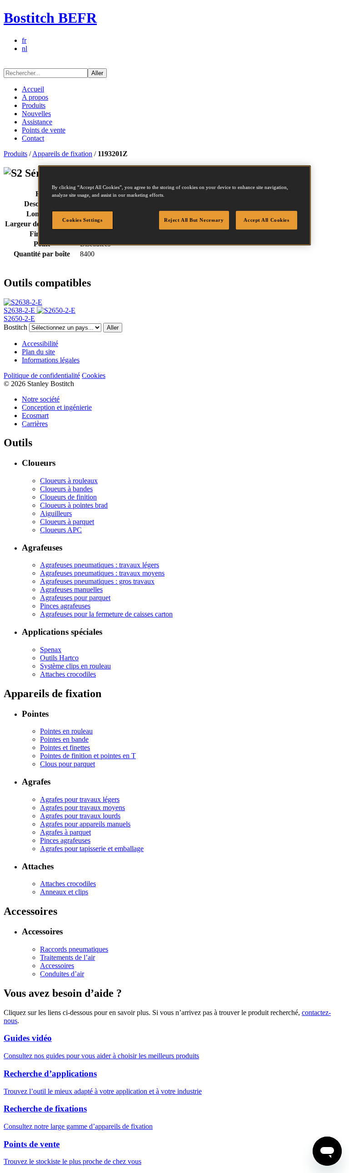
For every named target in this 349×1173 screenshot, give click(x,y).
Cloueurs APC (61, 530)
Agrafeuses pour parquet (75, 598)
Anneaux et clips (64, 892)
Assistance (37, 122)
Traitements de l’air (67, 957)
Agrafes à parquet (65, 832)
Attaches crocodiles (68, 674)
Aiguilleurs (56, 513)
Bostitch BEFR (50, 18)
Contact (33, 138)
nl (24, 48)
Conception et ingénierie (57, 407)
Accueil (33, 89)
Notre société (41, 399)
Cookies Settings (82, 220)
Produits (33, 105)
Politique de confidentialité (42, 375)
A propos (35, 97)
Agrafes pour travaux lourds (80, 816)
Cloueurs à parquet (67, 521)
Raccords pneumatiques (74, 949)
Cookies (93, 375)
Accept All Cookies (266, 220)
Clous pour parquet (67, 764)
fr (24, 40)
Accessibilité (40, 343)
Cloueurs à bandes (66, 489)
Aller (97, 73)
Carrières (35, 424)
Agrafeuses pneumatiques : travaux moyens (102, 573)
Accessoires (57, 965)
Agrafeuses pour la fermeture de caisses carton (106, 614)
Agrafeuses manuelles (71, 589)
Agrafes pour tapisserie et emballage (92, 848)
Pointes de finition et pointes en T (88, 756)
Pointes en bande (64, 739)
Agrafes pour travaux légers (80, 799)
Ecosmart (35, 415)
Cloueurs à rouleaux (69, 480)
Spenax (50, 649)
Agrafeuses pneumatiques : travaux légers (99, 565)
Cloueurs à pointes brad (74, 505)
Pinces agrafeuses (65, 606)
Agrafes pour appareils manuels (85, 824)
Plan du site (38, 352)
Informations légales (51, 360)
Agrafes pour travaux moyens (82, 807)
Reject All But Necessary (194, 220)
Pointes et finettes (65, 747)
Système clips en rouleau (75, 666)
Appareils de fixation (62, 154)
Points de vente (43, 130)
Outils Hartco (59, 658)
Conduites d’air (62, 974)
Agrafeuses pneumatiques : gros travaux (97, 581)
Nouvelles (36, 113)
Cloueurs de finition (68, 497)
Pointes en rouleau (66, 731)
